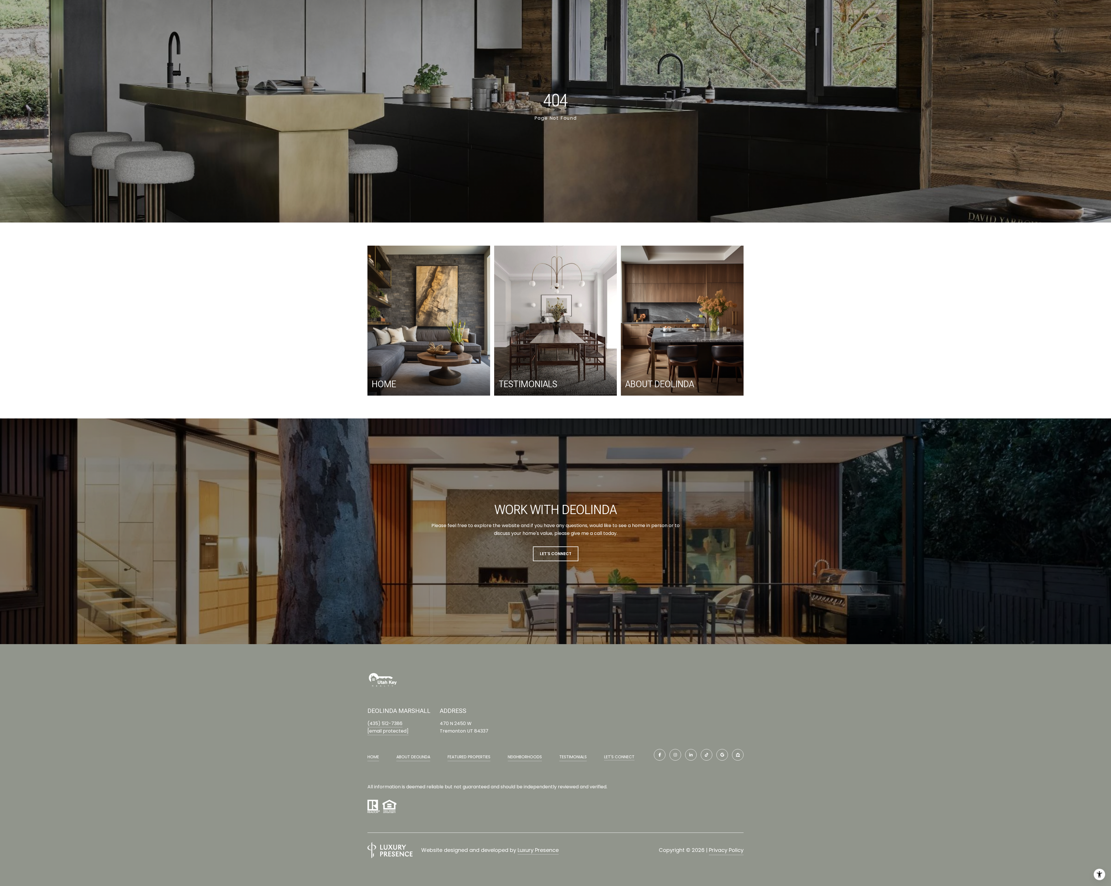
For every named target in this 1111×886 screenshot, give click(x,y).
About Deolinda (413, 757)
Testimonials (573, 757)
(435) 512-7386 (384, 723)
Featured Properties (469, 757)
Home (373, 757)
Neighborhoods (525, 757)
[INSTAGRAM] (675, 755)
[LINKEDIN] (691, 755)
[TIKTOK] (706, 755)
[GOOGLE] (722, 755)
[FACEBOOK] (659, 755)
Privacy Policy (726, 850)
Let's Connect (619, 757)
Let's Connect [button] (555, 554)
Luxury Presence (538, 850)
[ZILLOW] (738, 755)
